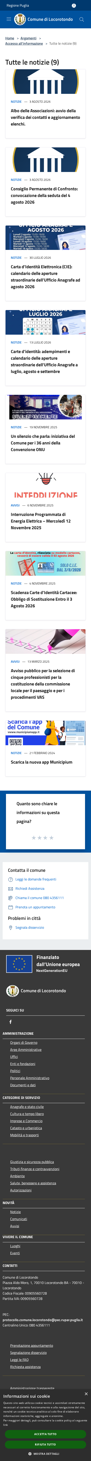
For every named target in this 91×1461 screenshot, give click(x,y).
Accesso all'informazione (24, 43)
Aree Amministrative (26, 1049)
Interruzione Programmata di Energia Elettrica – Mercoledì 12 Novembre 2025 (41, 521)
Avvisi (15, 505)
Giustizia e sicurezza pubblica (32, 1161)
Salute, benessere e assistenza (33, 1183)
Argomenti (28, 38)
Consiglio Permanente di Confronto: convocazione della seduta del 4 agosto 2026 (44, 195)
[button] (45, 1453)
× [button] (86, 1394)
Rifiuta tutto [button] (45, 1444)
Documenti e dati (23, 1085)
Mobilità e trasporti (24, 1135)
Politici (15, 1070)
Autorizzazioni (21, 1190)
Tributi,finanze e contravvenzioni (34, 1169)
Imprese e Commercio (26, 1120)
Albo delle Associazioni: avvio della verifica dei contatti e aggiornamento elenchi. (45, 117)
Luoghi (15, 1246)
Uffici (14, 1056)
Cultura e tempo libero (27, 1113)
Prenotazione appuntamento (31, 1345)
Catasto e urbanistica (26, 1128)
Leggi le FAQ (19, 1359)
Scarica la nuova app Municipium (41, 761)
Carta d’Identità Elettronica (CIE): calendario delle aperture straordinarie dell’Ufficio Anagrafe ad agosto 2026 (45, 276)
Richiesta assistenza (25, 1366)
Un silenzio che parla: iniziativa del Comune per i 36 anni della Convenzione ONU (43, 443)
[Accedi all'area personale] (74, 5)
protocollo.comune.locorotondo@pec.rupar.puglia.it (43, 1319)
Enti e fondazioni (22, 1063)
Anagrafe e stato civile (27, 1106)
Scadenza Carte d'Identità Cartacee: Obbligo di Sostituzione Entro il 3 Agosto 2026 (44, 599)
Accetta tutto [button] (45, 1434)
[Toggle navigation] (8, 19)
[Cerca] (81, 19)
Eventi (15, 1253)
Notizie (16, 101)
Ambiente (17, 1176)
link (5, 1425)
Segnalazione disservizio (28, 1352)
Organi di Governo (23, 1042)
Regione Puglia (18, 5)
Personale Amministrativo (29, 1078)
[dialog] (45, 1425)
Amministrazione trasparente (32, 1388)
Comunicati (18, 1219)
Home (9, 38)
